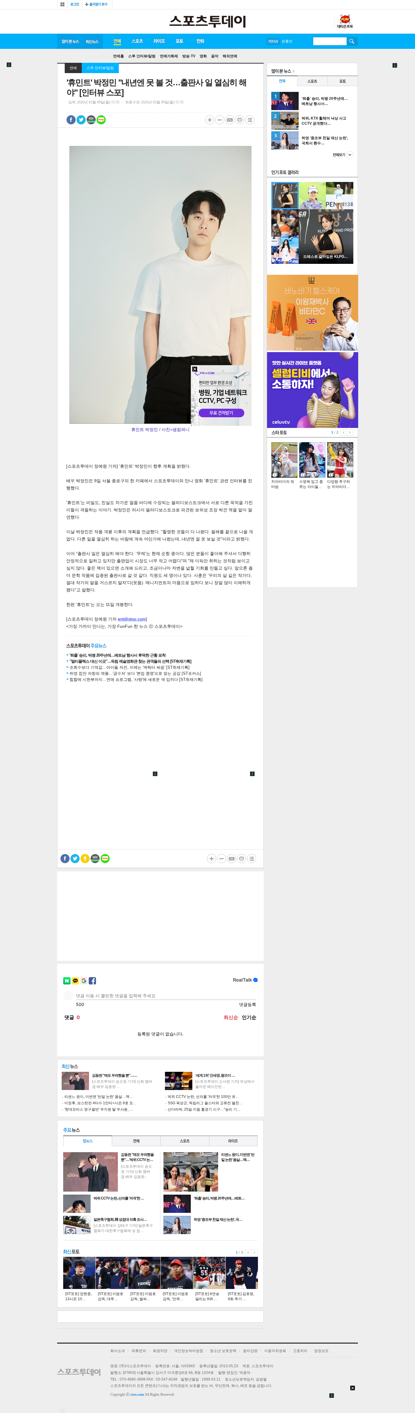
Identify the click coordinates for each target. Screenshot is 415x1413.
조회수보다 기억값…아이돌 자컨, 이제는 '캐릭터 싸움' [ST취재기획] (130, 667)
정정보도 (321, 1351)
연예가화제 (169, 56)
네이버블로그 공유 (101, 119)
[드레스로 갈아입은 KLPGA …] (326, 263)
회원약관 (160, 1351)
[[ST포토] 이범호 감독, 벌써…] (144, 1273)
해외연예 (230, 56)
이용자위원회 (275, 1351)
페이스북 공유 (71, 119)
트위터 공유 (81, 119)
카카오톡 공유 (85, 858)
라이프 (159, 41)
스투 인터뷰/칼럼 (142, 56)
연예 (117, 41)
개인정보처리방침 (188, 1351)
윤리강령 (250, 1351)
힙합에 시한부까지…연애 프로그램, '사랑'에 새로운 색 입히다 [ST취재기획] (136, 679)
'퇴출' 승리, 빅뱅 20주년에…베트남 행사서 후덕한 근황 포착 (118, 655)
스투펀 (344, 21)
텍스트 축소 (219, 119)
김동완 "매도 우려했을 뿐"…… (114, 1075)
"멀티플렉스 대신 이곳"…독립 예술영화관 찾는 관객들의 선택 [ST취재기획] (130, 661)
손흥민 (287, 41)
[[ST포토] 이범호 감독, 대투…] (112, 1273)
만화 (201, 41)
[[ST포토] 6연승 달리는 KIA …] (209, 1273)
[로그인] (75, 4)
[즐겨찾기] (97, 4)
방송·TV (188, 56)
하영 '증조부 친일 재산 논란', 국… (218, 1219)
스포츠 (137, 41)
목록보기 (249, 119)
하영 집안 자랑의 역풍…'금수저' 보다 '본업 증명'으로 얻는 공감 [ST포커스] (135, 673)
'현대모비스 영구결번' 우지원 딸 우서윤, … (98, 1109)
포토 (179, 41)
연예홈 (118, 56)
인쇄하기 (239, 119)
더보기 (343, 154)
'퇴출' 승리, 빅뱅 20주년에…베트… (219, 1198)
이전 (248, 1253)
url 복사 (229, 119)
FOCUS (273, 41)
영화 (203, 56)
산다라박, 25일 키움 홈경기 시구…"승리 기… (204, 1109)
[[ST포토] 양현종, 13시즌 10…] (79, 1273)
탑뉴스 (87, 1140)
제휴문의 (139, 1351)
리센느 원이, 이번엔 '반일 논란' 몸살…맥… (98, 1097)
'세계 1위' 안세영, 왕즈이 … (215, 1075)
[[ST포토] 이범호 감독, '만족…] (177, 1273)
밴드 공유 (91, 119)
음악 (214, 56)
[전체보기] (62, 4)
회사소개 (117, 1351)
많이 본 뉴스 (70, 41)
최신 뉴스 (93, 41)
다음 (255, 1253)
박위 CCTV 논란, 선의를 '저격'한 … (119, 1198)
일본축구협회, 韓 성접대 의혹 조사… (120, 1219)
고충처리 (300, 1351)
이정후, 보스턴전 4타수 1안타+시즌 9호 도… (100, 1103)
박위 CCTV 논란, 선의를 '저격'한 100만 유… (203, 1097)
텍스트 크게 (209, 119)
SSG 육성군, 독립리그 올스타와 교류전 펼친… (205, 1103)
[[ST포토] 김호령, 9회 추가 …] (242, 1273)
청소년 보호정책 (223, 1351)
